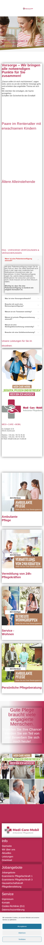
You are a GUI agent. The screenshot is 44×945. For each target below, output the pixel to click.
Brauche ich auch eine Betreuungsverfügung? (14, 305)
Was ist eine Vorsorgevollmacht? (18, 298)
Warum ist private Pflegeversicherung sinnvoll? (20, 318)
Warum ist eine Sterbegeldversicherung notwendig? (19, 326)
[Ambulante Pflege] (22, 492)
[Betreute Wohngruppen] (22, 606)
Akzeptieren (22, 926)
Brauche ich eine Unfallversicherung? (20, 332)
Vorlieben (22, 939)
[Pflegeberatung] (22, 663)
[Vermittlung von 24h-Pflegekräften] (22, 549)
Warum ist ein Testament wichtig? (18, 312)
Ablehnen (22, 933)
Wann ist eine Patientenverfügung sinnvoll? (18, 259)
